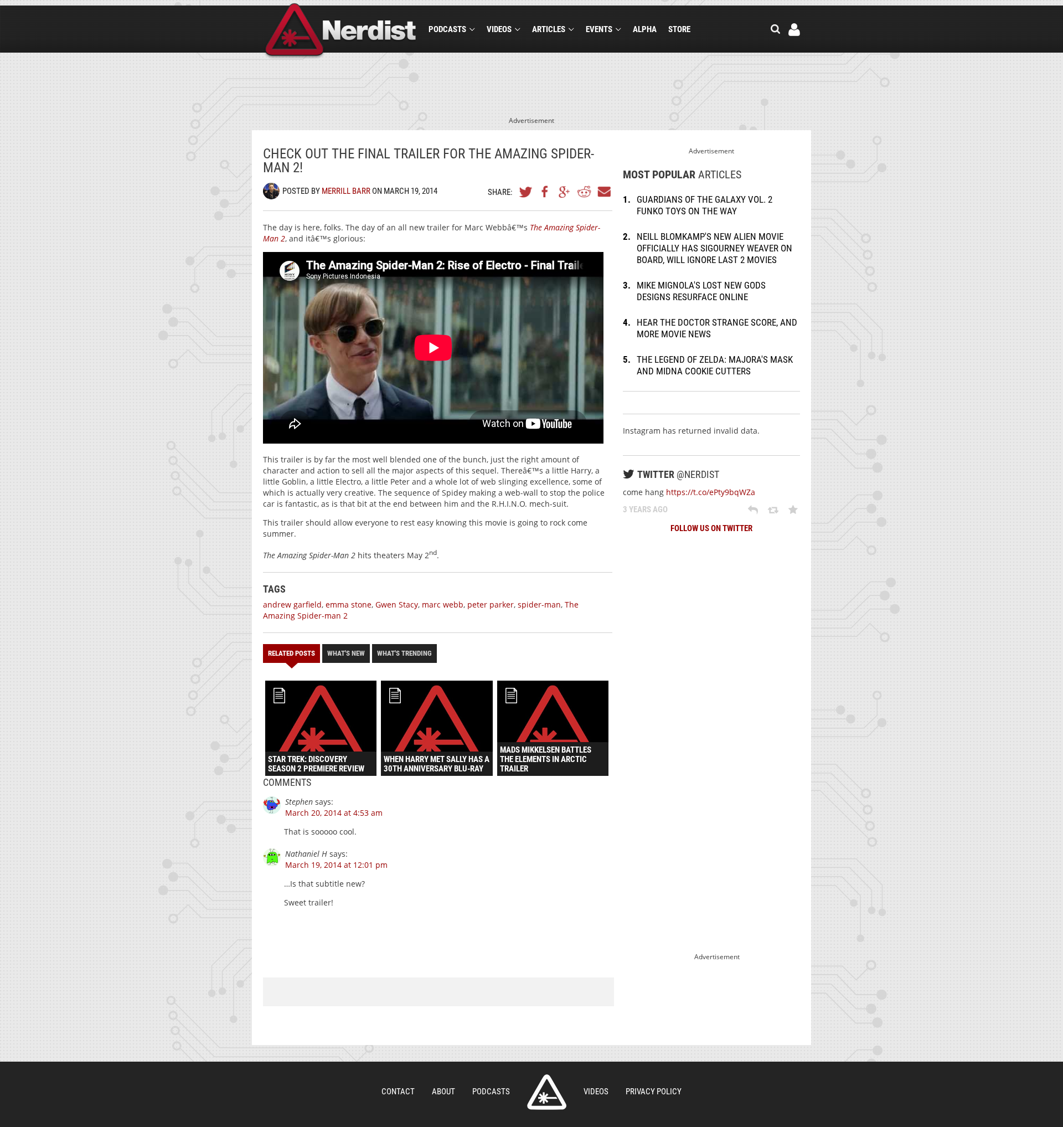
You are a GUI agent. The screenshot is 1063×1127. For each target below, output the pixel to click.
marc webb (442, 604)
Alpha (645, 29)
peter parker (490, 604)
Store (679, 29)
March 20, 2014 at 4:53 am (334, 812)
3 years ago (645, 509)
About (443, 1092)
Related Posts (291, 653)
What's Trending (404, 653)
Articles (548, 29)
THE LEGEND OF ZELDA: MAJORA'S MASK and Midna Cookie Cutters (715, 365)
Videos (499, 29)
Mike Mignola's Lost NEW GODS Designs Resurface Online (701, 291)
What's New (346, 653)
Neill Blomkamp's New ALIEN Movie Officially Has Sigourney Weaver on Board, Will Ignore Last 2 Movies (714, 248)
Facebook (545, 192)
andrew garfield (292, 604)
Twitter (526, 192)
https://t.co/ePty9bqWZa (710, 492)
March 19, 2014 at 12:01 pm (336, 865)
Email (603, 192)
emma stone (348, 604)
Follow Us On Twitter (711, 528)
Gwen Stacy (396, 604)
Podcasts (447, 29)
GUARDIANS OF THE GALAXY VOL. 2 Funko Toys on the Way (704, 205)
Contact (398, 1092)
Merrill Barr (346, 191)
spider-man (539, 604)
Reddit (584, 192)
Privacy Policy (654, 1092)
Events (599, 29)
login (794, 29)
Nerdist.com (546, 1092)
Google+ (565, 192)
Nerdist (341, 31)
